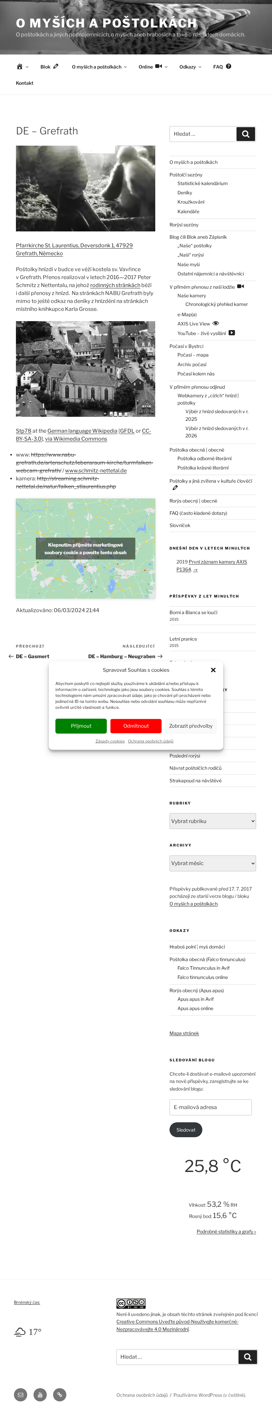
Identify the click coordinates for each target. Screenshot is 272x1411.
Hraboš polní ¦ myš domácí (197, 946)
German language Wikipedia (82, 431)
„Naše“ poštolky (194, 245)
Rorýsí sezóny (184, 224)
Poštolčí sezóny (186, 174)
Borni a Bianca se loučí (193, 612)
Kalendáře (188, 211)
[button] (213, 670)
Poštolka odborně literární (204, 458)
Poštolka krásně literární (203, 467)
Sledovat (185, 1130)
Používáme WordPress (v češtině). (209, 1395)
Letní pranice (183, 639)
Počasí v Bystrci (186, 346)
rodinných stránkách (115, 285)
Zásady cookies (110, 740)
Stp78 (24, 431)
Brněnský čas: (27, 1302)
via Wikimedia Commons (76, 439)
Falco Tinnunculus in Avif (203, 968)
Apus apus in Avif (195, 999)
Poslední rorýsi (185, 755)
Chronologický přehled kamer (216, 304)
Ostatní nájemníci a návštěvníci (210, 273)
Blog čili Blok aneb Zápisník (198, 237)
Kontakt (25, 83)
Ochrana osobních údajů (150, 740)
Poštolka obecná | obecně (197, 450)
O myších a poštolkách (106, 23)
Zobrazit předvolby (191, 726)
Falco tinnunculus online (202, 977)
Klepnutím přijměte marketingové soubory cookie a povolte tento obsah (85, 548)
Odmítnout (136, 726)
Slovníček (180, 525)
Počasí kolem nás (196, 373)
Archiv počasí (191, 364)
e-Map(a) (187, 314)
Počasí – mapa (193, 355)
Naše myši (188, 264)
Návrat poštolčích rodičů (196, 768)
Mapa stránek (184, 1033)
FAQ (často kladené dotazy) (198, 513)
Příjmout (81, 726)
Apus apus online (195, 1008)
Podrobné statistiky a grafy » (226, 1231)
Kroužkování (190, 202)
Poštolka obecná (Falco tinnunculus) (207, 959)
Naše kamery (191, 295)
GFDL (127, 431)
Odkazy (187, 67)
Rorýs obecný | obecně (193, 501)
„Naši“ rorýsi (190, 255)
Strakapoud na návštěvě (196, 780)
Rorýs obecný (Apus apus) (197, 990)
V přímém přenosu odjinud (197, 387)
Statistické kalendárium (202, 183)
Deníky (184, 192)
